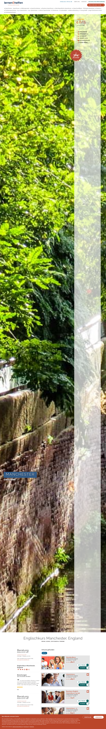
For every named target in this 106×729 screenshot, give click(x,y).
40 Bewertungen (81, 25)
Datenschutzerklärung (18, 726)
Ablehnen (32, 726)
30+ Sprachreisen (22, 10)
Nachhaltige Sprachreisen (97, 1)
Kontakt (84, 1)
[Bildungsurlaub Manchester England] (27, 669)
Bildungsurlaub (25, 8)
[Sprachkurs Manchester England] (18, 669)
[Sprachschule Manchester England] (20, 669)
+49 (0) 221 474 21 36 (21, 654)
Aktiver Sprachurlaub (45, 10)
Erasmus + (98, 8)
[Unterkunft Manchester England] (22, 669)
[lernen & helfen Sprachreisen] (13, 5)
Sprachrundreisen (35, 8)
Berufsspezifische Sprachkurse (63, 8)
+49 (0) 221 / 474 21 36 (66, 1)
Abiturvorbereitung (74, 10)
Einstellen (87, 717)
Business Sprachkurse (48, 8)
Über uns (77, 1)
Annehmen (98, 717)
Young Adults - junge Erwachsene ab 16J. (91, 10)
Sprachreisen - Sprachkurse (12, 8)
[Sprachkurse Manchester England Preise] (29, 669)
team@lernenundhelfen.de (23, 659)
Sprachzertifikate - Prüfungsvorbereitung (83, 8)
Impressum (26, 726)
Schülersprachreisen (10, 12)
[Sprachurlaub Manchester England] (25, 669)
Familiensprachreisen (10, 10)
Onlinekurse (55, 10)
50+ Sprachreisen (33, 10)
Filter (45, 653)
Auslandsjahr (63, 10)
